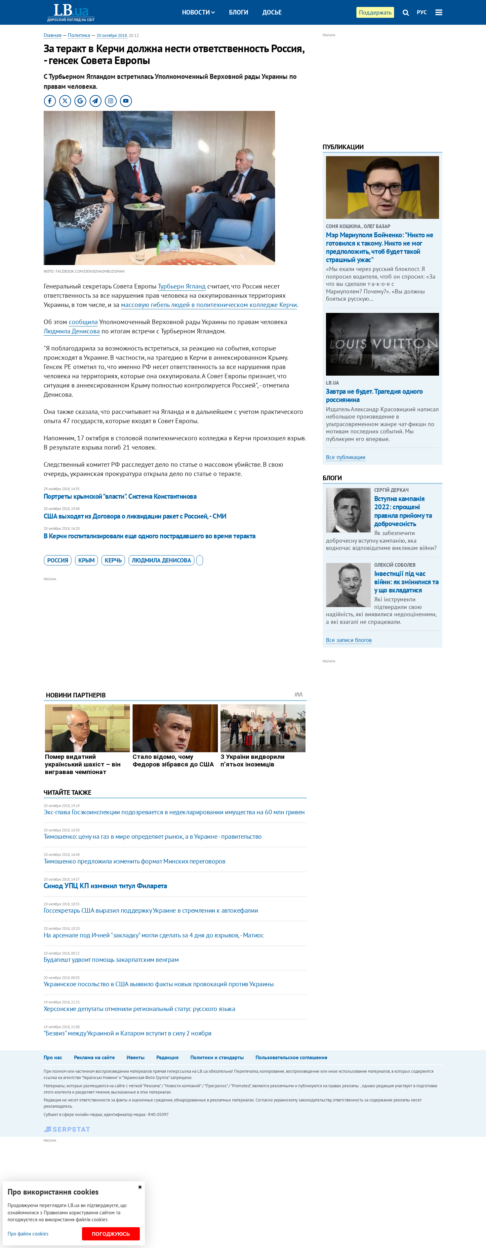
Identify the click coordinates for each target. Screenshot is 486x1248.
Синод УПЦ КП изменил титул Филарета (105, 885)
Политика (79, 35)
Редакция (167, 1057)
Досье (272, 12)
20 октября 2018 (112, 35)
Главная (52, 35)
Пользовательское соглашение (291, 1057)
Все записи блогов (349, 640)
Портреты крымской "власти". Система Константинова (120, 496)
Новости (196, 12)
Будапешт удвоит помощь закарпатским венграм (111, 959)
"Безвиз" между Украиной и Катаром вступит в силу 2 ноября (128, 1033)
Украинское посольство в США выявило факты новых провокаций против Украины (159, 984)
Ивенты (135, 1057)
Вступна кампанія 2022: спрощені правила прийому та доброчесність (403, 511)
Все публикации (345, 457)
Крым (86, 560)
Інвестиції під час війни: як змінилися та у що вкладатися (406, 581)
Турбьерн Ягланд (182, 286)
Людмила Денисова (72, 331)
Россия (57, 560)
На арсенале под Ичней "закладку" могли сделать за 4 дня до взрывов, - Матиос (154, 935)
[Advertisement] (175, 629)
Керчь (113, 560)
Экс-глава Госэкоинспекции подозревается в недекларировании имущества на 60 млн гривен (174, 812)
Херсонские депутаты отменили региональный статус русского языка (139, 1008)
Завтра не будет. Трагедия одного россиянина (374, 395)
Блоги (238, 12)
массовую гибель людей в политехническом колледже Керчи (209, 304)
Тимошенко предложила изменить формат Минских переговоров (134, 861)
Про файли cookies (28, 1234)
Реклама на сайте (94, 1057)
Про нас (53, 1057)
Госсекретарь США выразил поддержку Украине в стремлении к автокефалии (151, 910)
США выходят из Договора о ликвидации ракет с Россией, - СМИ (135, 516)
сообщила (83, 322)
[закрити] (140, 1187)
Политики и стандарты (217, 1057)
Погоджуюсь (111, 1234)
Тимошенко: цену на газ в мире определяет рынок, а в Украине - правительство (153, 836)
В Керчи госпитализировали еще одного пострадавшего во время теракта (150, 535)
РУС (422, 12)
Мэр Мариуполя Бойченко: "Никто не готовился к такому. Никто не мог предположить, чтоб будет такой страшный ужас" (379, 247)
